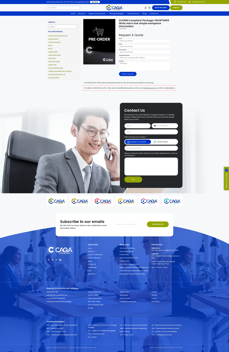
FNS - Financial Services (96, 334)
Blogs (90, 261)
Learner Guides (93, 295)
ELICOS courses (125, 298)
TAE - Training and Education (162, 335)
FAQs (90, 271)
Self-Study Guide (54, 61)
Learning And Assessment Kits (57, 295)
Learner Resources (54, 42)
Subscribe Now (158, 224)
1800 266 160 (181, 2)
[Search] (49, 8)
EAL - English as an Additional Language (101, 331)
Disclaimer (91, 274)
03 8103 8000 (161, 262)
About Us (91, 251)
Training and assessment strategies (59, 302)
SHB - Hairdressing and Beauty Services (165, 328)
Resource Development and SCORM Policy (134, 267)
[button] (149, 8)
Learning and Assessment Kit (58, 36)
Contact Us (92, 264)
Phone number (123, 50)
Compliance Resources (128, 302)
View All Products (54, 77)
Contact (176, 8)
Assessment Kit (53, 39)
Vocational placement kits (56, 298)
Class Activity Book (54, 55)
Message (121, 61)
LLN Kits (154, 292)
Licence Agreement (126, 251)
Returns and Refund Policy (129, 258)
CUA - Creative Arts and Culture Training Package (102, 326)
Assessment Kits (52, 292)
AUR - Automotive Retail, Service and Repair (62, 325)
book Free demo (161, 8)
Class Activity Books (95, 298)
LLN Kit (50, 45)
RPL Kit (50, 48)
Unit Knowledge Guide (55, 68)
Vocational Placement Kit (56, 74)
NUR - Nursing (124, 332)
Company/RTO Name (124, 55)
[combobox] (63, 8)
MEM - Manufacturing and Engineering (133, 328)
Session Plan (52, 65)
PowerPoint (52, 58)
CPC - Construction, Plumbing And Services (62, 335)
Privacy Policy (124, 255)
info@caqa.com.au (198, 2)
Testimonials (92, 267)
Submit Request (128, 74)
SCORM (90, 308)
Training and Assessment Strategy (59, 71)
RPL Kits (154, 295)
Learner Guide (53, 52)
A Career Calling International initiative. (82, 348)
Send (133, 179)
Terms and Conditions (127, 248)
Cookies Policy (125, 261)
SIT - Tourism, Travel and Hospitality (164, 332)
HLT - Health (92, 337)
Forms (154, 298)
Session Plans (124, 292)
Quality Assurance (94, 258)
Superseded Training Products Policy (132, 274)
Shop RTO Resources (95, 255)
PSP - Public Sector (126, 335)
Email (120, 44)
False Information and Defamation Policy (134, 271)
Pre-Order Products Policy (129, 264)
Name (121, 38)
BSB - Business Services (55, 328)
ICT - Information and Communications (133, 325)
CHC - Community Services (56, 332)
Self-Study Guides (94, 302)
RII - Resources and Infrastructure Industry (167, 325)
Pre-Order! (156, 302)
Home (90, 248)
